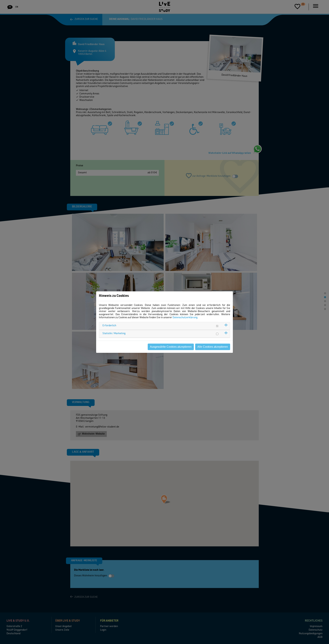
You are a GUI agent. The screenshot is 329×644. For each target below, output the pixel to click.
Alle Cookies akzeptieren (212, 346)
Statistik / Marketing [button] (113, 333)
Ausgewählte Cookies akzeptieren (171, 346)
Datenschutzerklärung (185, 317)
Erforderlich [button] (109, 325)
